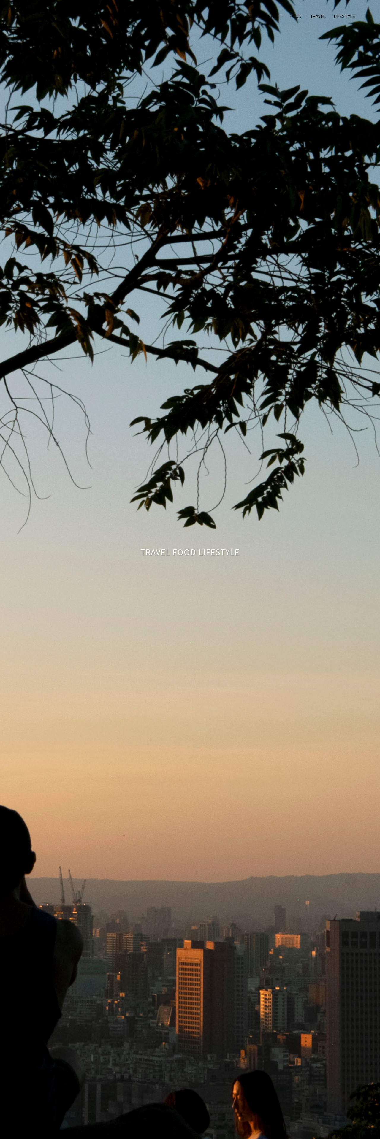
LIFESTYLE (344, 16)
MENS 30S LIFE (52, 11)
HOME (252, 16)
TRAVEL (318, 16)
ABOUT (274, 16)
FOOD (296, 16)
